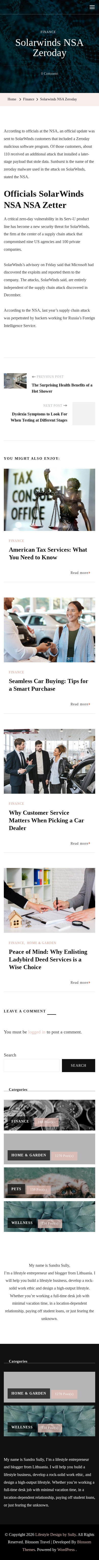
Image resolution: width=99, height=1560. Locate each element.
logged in (36, 1031)
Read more (79, 573)
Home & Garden (41, 943)
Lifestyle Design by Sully (55, 1534)
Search (10, 1055)
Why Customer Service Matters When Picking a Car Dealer (46, 820)
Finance (48, 32)
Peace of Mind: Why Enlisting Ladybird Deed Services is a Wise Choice (48, 959)
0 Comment (49, 74)
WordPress (66, 1549)
